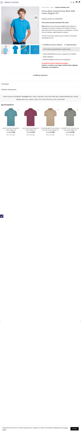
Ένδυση (76, 96)
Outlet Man (40, 96)
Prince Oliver (45, 7)
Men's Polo (25, 99)
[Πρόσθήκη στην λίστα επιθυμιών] (18, 109)
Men (52, 7)
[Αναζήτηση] (71, 2)
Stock (55, 99)
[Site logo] (11, 2)
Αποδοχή (74, 428)
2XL (14, 135)
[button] (2, 25)
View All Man (61, 99)
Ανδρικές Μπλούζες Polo (62, 7)
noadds (31, 99)
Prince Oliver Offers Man (51, 96)
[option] (17, 42)
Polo (40, 99)
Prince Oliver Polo (47, 99)
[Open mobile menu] (2, 2)
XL (11, 135)
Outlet (34, 96)
